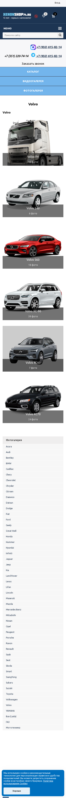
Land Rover (11, 576)
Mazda (9, 604)
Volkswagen (12, 699)
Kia (7, 570)
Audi (8, 452)
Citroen (9, 491)
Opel (8, 626)
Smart (9, 671)
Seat (8, 660)
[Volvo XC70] (33, 400)
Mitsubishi (11, 615)
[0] (54, 16)
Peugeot (10, 632)
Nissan (9, 621)
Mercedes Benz (13, 609)
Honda (9, 536)
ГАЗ (8, 722)
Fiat (8, 514)
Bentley (10, 458)
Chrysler (10, 486)
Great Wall (11, 531)
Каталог (33, 71)
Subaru (9, 683)
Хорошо (16, 791)
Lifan (8, 587)
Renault (10, 649)
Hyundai (10, 548)
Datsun (9, 503)
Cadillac (10, 469)
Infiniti (9, 553)
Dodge (9, 508)
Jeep (8, 564)
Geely (8, 525)
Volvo (9, 705)
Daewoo (10, 497)
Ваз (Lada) (11, 716)
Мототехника (13, 727)
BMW (8, 463)
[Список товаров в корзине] (55, 17)
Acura (9, 446)
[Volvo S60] (33, 246)
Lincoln (9, 593)
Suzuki (9, 688)
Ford (8, 519)
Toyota (9, 694)
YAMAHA (10, 711)
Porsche (10, 638)
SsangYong (11, 677)
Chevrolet (11, 480)
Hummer (10, 542)
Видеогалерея (33, 81)
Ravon (9, 643)
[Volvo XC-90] (33, 297)
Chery (9, 474)
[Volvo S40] (33, 194)
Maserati (10, 598)
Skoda (9, 666)
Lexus (8, 581)
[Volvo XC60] (33, 349)
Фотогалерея (33, 90)
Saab (8, 654)
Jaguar (9, 559)
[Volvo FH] (33, 143)
